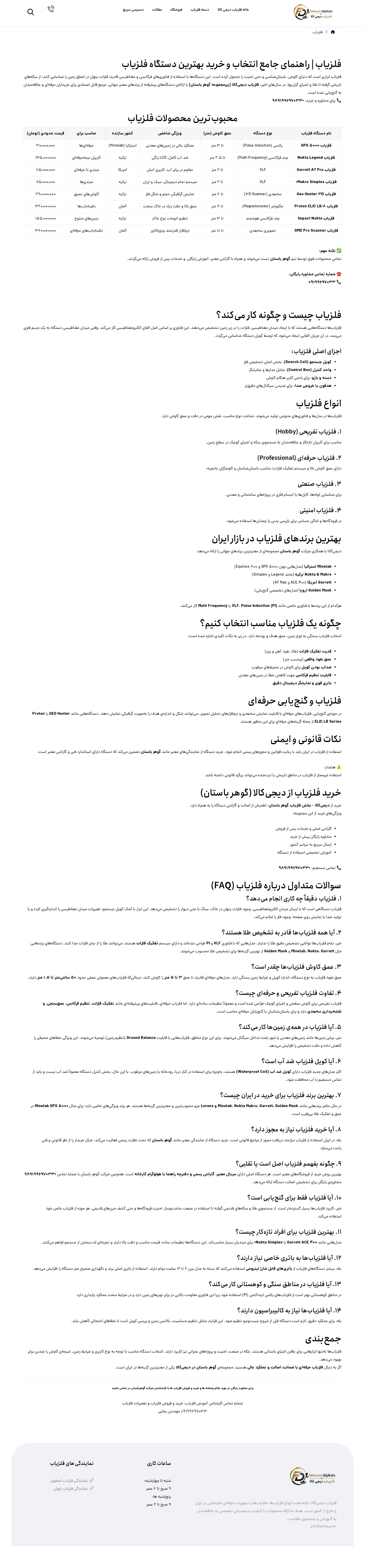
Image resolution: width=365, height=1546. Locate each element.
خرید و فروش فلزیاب (166, 1404)
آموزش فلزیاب (196, 1404)
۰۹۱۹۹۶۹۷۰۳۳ (194, 1412)
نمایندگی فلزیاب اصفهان (69, 1481)
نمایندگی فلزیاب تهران (71, 1489)
